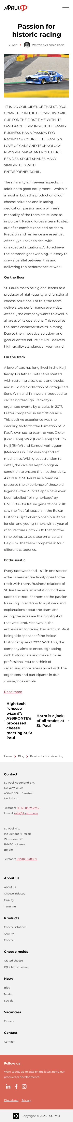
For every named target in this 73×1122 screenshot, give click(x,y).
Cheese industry (14, 893)
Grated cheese (13, 960)
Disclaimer (11, 1100)
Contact (9, 1041)
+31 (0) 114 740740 (28, 807)
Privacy (26, 1100)
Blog (21, 756)
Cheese (9, 940)
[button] (65, 8)
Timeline (10, 906)
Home (8, 756)
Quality (9, 900)
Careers (9, 1021)
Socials (8, 1000)
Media (8, 994)
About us (10, 887)
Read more (13, 692)
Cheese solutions (15, 927)
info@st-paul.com (26, 813)
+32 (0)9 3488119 (26, 859)
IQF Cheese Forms (16, 967)
